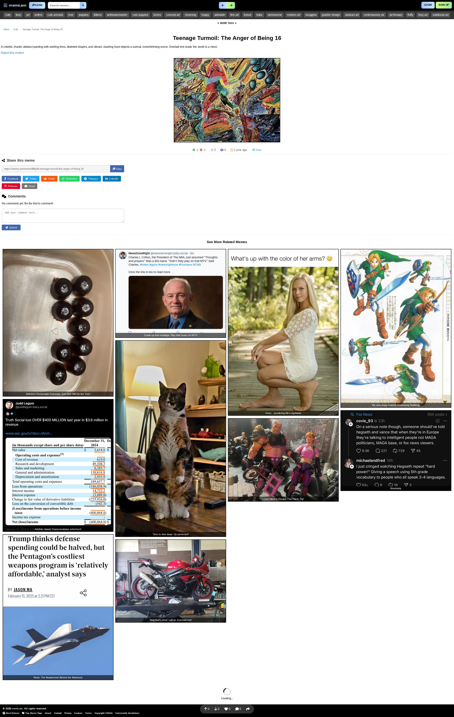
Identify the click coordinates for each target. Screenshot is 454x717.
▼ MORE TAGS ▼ (227, 23)
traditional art (440, 14)
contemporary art (374, 14)
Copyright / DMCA (104, 713)
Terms (88, 713)
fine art (234, 14)
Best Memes (12, 713)
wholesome (275, 14)
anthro (38, 14)
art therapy (395, 14)
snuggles (311, 14)
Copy (118, 168)
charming (190, 14)
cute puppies (140, 14)
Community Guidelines (127, 713)
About (48, 713)
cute (7, 14)
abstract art (351, 14)
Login (428, 5)
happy (205, 14)
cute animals (55, 14)
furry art (422, 14)
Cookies (78, 713)
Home (6, 29)
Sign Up (444, 5)
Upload (37, 5)
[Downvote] (201, 150)
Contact (58, 713)
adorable (219, 14)
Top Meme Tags (33, 713)
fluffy (410, 14)
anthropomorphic (117, 14)
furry (18, 14)
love (70, 14)
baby (259, 14)
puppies (83, 14)
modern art (293, 14)
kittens (98, 14)
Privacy (67, 713)
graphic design (331, 14)
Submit (13, 227)
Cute (15, 29)
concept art (172, 14)
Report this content (12, 52)
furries (157, 14)
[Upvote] (194, 150)
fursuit (247, 14)
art (27, 14)
